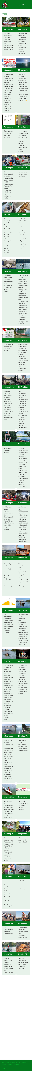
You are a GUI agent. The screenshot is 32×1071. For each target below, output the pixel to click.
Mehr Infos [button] (16, 1064)
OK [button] (4, 1068)
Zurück (5, 14)
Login (23, 4)
